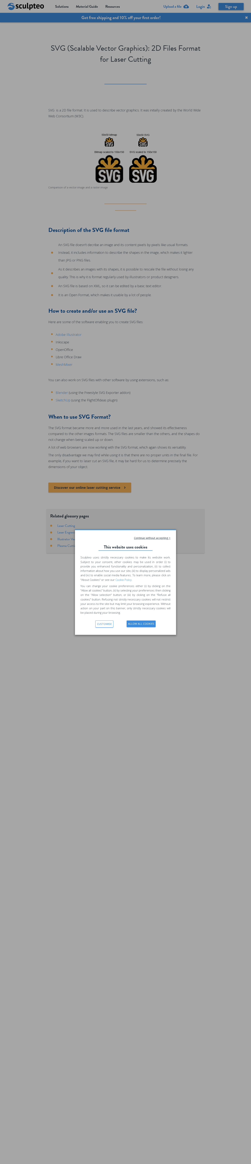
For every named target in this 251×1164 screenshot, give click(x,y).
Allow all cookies (141, 623)
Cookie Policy (123, 579)
